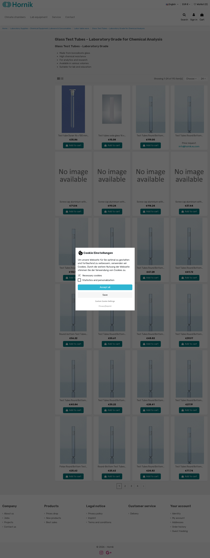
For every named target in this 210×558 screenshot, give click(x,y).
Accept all (105, 287)
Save (105, 294)
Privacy (102, 306)
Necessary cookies (92, 275)
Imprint (108, 306)
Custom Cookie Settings (105, 301)
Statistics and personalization (98, 280)
